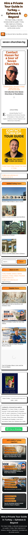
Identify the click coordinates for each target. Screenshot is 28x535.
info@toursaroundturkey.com (10, 175)
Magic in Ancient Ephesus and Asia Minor (13, 217)
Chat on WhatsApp (15, 429)
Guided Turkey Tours (14, 88)
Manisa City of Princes (8, 235)
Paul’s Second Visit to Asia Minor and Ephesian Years (12, 455)
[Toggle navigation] (2, 15)
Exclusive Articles (8, 86)
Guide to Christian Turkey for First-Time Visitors (13, 472)
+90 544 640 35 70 (7, 177)
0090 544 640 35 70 (7, 277)
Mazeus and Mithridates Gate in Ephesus (13, 253)
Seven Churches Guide (14, 89)
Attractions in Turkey (18, 86)
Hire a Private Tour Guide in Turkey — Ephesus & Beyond (13, 10)
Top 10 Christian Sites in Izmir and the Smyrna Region (13, 504)
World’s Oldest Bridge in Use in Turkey (12, 201)
